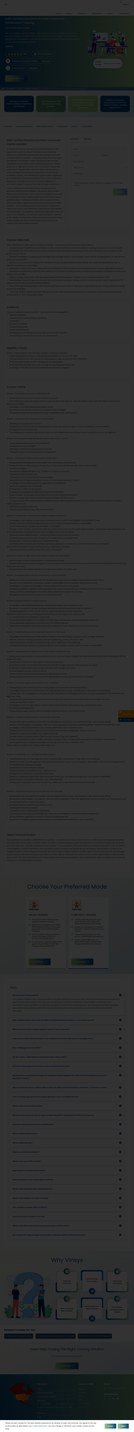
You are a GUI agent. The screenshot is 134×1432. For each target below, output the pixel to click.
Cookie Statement (39, 1426)
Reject (123, 1426)
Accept (110, 1426)
